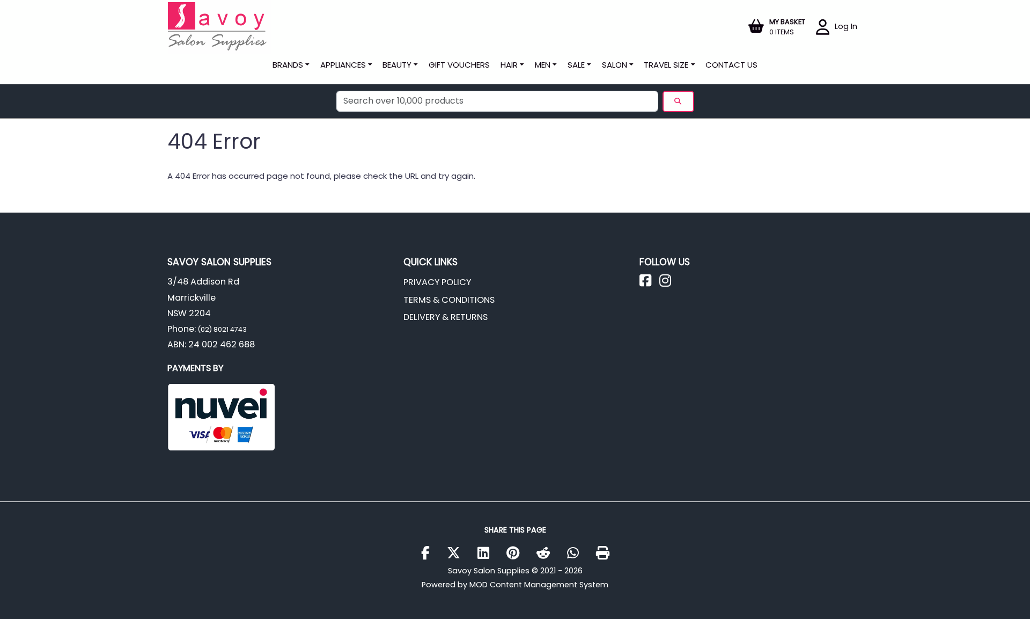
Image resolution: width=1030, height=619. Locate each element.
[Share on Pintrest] (517, 553)
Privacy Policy (437, 282)
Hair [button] (509, 64)
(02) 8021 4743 (221, 329)
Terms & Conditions (449, 300)
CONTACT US (731, 64)
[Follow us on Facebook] (649, 283)
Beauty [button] (396, 64)
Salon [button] (614, 64)
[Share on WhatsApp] (577, 553)
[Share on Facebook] (429, 553)
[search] (678, 101)
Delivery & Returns (445, 317)
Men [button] (542, 64)
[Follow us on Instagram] (669, 283)
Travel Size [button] (666, 64)
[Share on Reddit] (547, 553)
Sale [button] (576, 64)
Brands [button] (288, 64)
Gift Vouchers (459, 64)
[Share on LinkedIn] (487, 553)
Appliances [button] (343, 64)
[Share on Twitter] (458, 553)
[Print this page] (603, 553)
